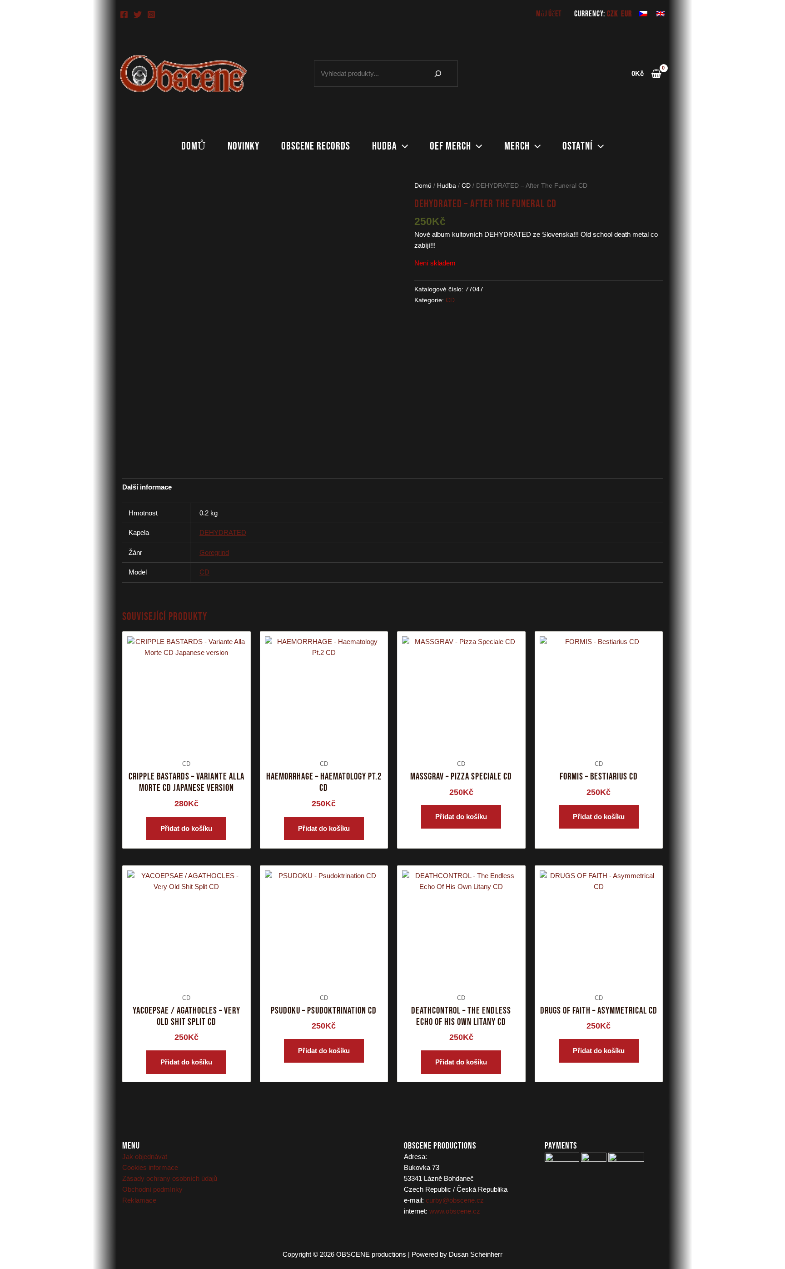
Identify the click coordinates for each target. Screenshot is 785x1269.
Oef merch (450, 146)
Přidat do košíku (186, 828)
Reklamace (139, 1200)
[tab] (147, 487)
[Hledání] (438, 74)
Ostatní (577, 146)
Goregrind (214, 552)
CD (466, 185)
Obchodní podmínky (152, 1189)
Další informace (147, 487)
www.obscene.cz (454, 1211)
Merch (517, 146)
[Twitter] (138, 14)
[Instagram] (151, 14)
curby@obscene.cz (455, 1200)
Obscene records (315, 146)
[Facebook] (124, 14)
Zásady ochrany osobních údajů (169, 1178)
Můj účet (548, 14)
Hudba (384, 146)
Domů (193, 146)
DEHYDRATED (222, 532)
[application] (402, 146)
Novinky (243, 146)
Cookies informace (150, 1167)
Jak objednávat (144, 1156)
